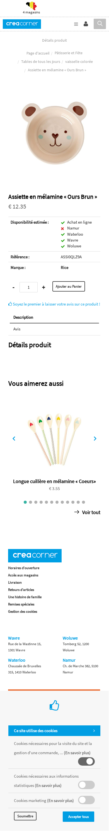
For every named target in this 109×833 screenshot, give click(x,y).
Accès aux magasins (23, 575)
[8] (62, 502)
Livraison (15, 582)
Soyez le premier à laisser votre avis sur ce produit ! (56, 304)
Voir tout (90, 512)
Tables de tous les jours (40, 61)
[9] (67, 502)
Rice (64, 267)
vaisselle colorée (79, 61)
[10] (72, 502)
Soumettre (25, 816)
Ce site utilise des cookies (35, 730)
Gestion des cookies (22, 611)
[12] (83, 502)
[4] (41, 502)
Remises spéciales (21, 604)
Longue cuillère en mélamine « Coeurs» (54, 481)
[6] (51, 502)
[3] (35, 502)
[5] (46, 502)
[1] (25, 502)
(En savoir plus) (77, 752)
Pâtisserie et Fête (69, 52)
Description (23, 317)
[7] (57, 502)
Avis (16, 329)
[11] (78, 502)
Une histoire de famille (25, 597)
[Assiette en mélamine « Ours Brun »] (54, 90)
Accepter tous (78, 816)
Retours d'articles (21, 589)
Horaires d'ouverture (23, 567)
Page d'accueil (38, 53)
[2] (30, 502)
